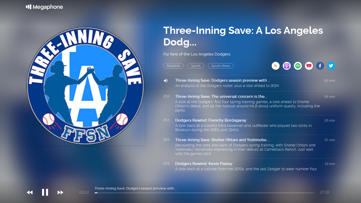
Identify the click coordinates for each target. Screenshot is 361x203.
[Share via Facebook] (321, 64)
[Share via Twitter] (331, 64)
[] (47, 181)
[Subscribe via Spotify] (299, 64)
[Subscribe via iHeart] (310, 64)
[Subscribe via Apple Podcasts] (288, 64)
